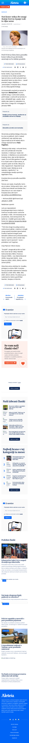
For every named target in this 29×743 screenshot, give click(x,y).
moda (4, 580)
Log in (19, 382)
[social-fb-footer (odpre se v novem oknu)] (13, 719)
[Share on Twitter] (20, 67)
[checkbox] (4, 320)
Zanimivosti (4, 12)
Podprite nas (4, 7)
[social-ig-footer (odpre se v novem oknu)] (18, 719)
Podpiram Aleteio (10, 362)
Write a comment (14, 388)
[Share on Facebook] (15, 67)
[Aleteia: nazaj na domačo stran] (14, 2)
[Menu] (5, 3)
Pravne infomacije (14, 732)
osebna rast (5, 604)
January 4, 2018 (6, 201)
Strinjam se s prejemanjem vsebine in (14, 320)
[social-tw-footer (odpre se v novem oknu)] (16, 719)
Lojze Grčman (17, 24)
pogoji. (21, 320)
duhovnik (5, 545)
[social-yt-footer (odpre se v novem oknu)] (10, 719)
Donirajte (14, 727)
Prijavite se (7, 324)
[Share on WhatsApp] (25, 67)
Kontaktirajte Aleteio (14, 735)
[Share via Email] (23, 67)
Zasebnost (14, 738)
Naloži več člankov (14, 439)
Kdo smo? (14, 729)
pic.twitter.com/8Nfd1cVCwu (11, 195)
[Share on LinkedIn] (17, 67)
